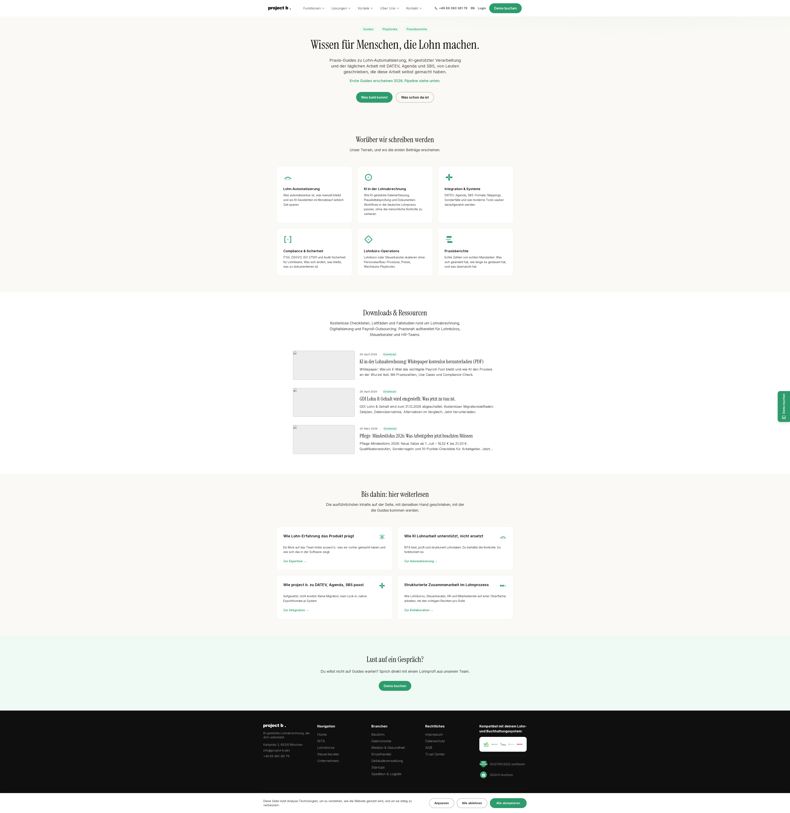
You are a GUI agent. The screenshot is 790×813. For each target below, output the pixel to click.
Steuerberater (328, 754)
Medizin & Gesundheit (388, 748)
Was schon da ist (415, 97)
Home (322, 734)
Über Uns (387, 8)
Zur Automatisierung (421, 561)
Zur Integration (296, 610)
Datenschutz (435, 741)
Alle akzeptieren (508, 803)
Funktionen (312, 8)
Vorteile (363, 8)
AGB (428, 748)
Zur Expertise (294, 561)
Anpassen (441, 803)
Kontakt (412, 8)
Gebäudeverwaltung (387, 761)
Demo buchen (505, 8)
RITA (321, 741)
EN (473, 8)
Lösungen (339, 8)
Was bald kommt (374, 97)
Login (482, 8)
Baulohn (378, 734)
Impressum (434, 734)
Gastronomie (381, 741)
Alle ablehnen (472, 803)
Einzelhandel (381, 754)
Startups (378, 767)
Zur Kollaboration (418, 610)
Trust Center (435, 754)
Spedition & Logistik (386, 774)
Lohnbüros (326, 748)
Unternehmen (328, 761)
